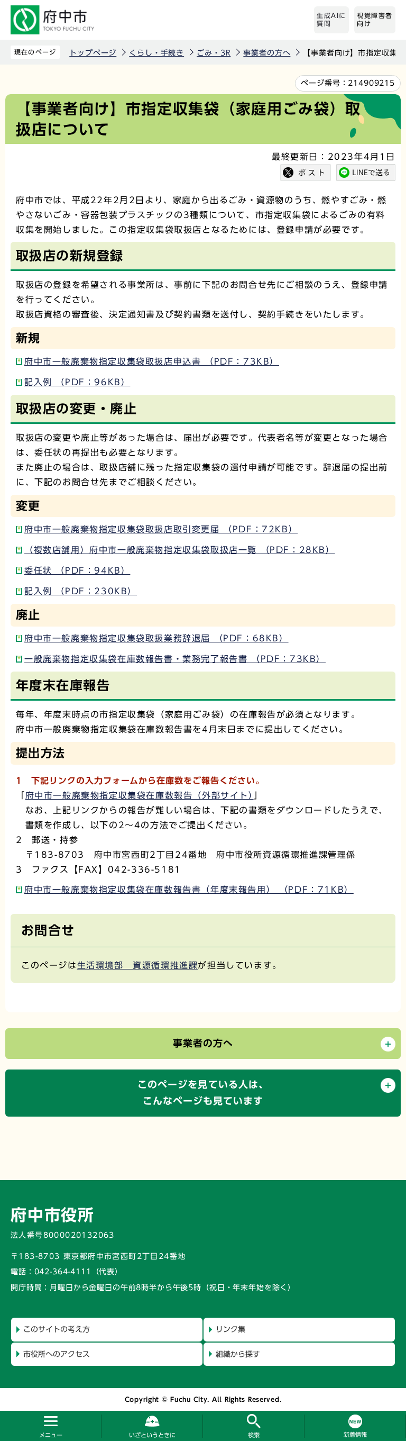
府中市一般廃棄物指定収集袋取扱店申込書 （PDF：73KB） (151, 361)
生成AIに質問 (331, 19)
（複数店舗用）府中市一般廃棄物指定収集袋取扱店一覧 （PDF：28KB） (179, 550)
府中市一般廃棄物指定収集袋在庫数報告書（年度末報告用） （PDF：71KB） (189, 889)
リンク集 (230, 1329)
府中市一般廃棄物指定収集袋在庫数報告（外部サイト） (139, 795)
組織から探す (238, 1354)
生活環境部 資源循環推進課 (137, 965)
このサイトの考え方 (56, 1329)
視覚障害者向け (375, 19)
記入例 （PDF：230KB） (80, 591)
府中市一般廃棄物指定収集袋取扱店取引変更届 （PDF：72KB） (161, 529)
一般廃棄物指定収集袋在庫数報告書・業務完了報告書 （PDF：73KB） (175, 659)
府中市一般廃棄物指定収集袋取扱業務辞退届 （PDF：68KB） (156, 638)
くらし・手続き (156, 53)
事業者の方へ (266, 53)
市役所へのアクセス (56, 1354)
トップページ (92, 53)
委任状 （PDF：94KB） (77, 570)
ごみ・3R (213, 53)
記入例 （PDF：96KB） (77, 382)
